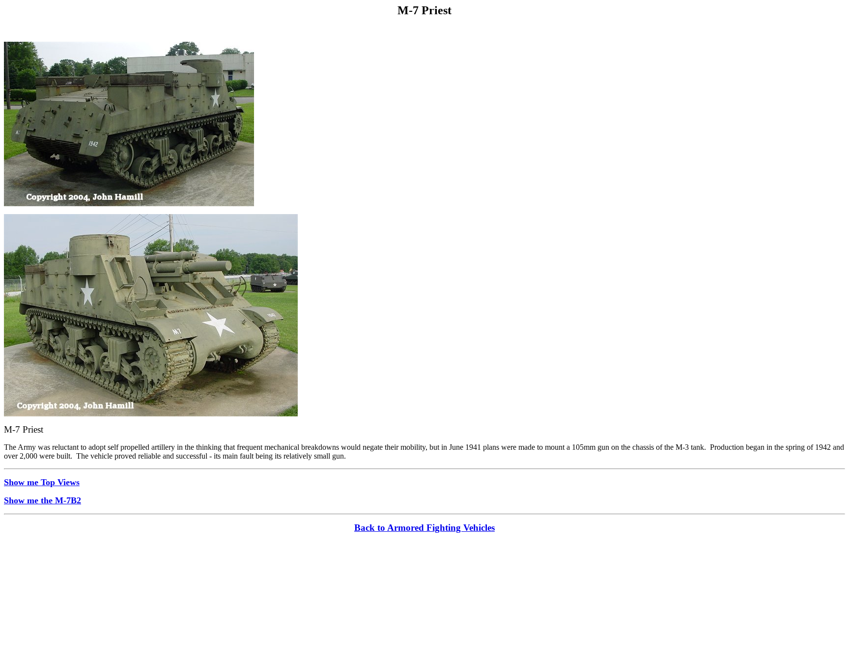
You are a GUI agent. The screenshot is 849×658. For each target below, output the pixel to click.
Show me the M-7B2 (42, 500)
